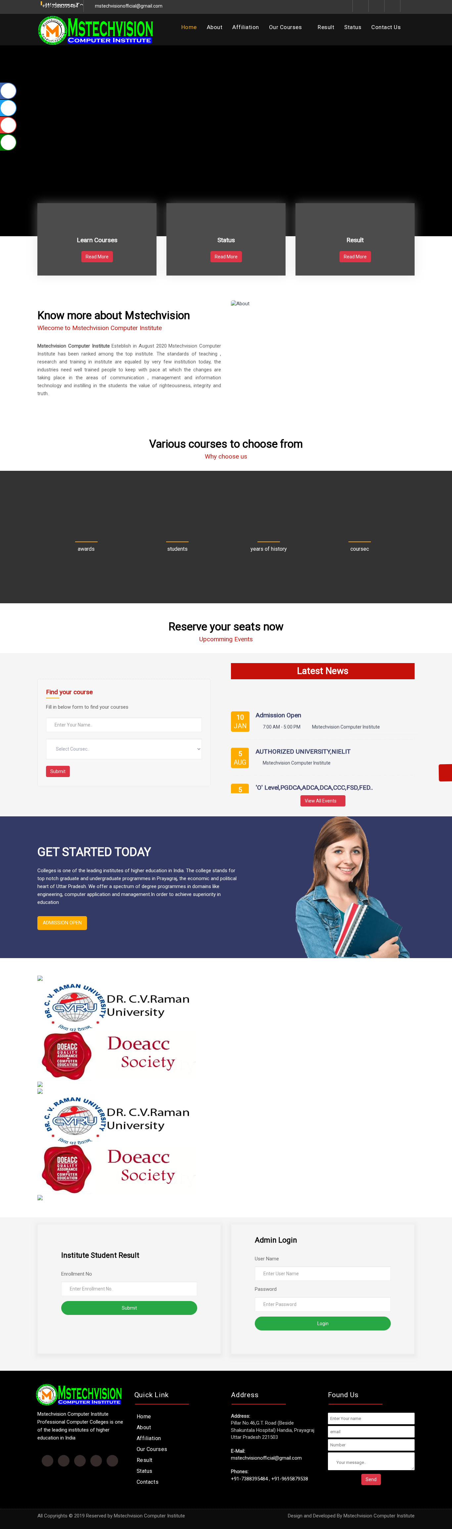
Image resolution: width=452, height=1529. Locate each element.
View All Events (321, 800)
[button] (22, 126)
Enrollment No (76, 1274)
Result (326, 27)
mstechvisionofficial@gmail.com (128, 6)
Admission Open (278, 704)
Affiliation (245, 27)
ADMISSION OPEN (62, 923)
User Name (267, 1259)
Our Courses (286, 27)
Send (371, 1479)
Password (266, 1289)
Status (352, 27)
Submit (58, 771)
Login (323, 1323)
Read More (97, 256)
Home (189, 27)
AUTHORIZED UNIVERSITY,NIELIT (303, 740)
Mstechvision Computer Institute (379, 1516)
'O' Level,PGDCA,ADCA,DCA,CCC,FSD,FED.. (314, 776)
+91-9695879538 (289, 1479)
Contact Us (386, 27)
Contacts (148, 1482)
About (215, 27)
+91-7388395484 (249, 1479)
